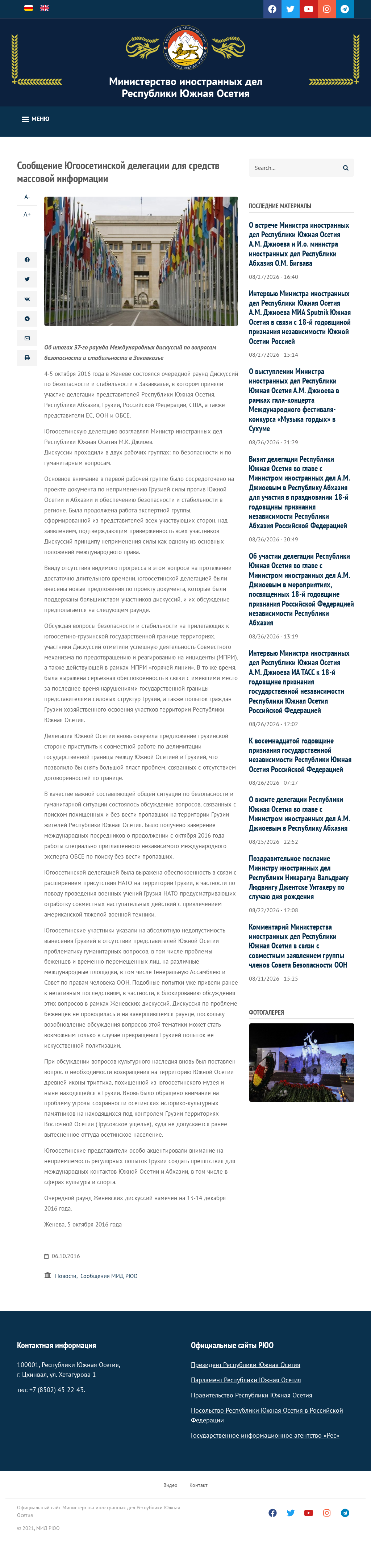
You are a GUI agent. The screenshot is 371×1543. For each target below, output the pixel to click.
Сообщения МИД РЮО (109, 1275)
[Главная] (185, 47)
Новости (65, 1275)
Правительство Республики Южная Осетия (251, 1395)
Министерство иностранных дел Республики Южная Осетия (185, 87)
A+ (27, 214)
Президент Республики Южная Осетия (245, 1364)
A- (27, 197)
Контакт (198, 1485)
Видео (170, 1485)
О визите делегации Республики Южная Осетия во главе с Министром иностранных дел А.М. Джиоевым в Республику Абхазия (299, 813)
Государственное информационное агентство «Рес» (265, 1435)
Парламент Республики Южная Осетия (246, 1380)
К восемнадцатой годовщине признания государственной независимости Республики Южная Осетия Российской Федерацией (300, 754)
